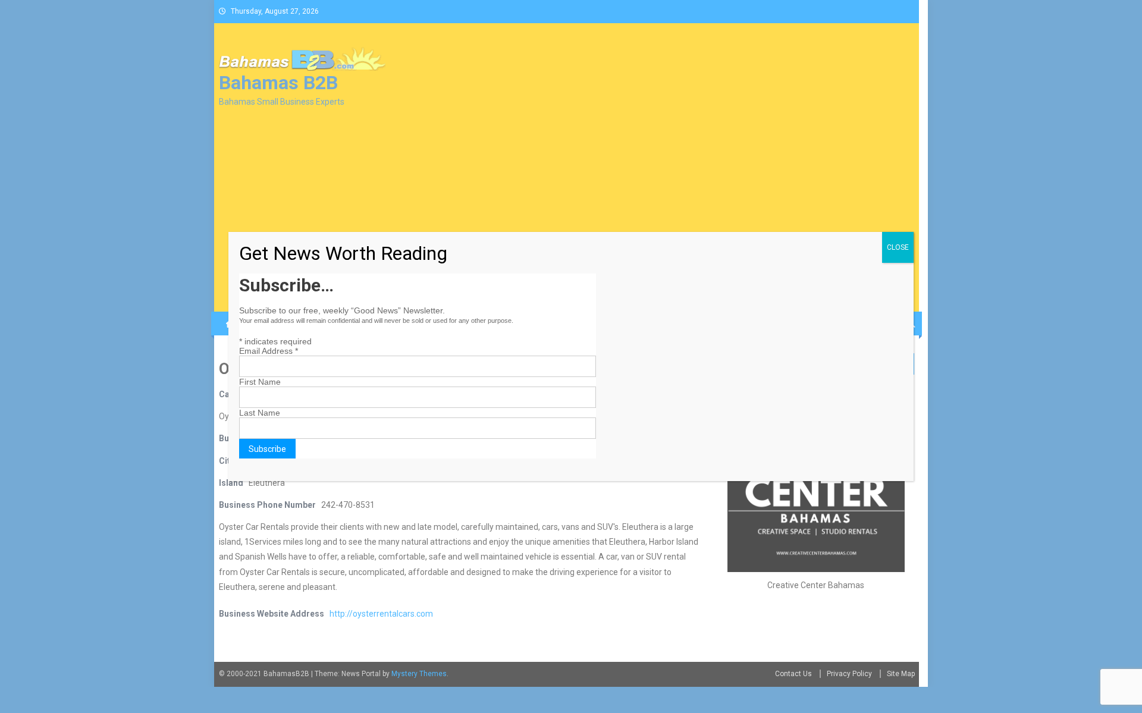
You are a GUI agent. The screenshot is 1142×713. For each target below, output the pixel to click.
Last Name (259, 412)
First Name (260, 382)
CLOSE (898, 247)
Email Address (268, 351)
